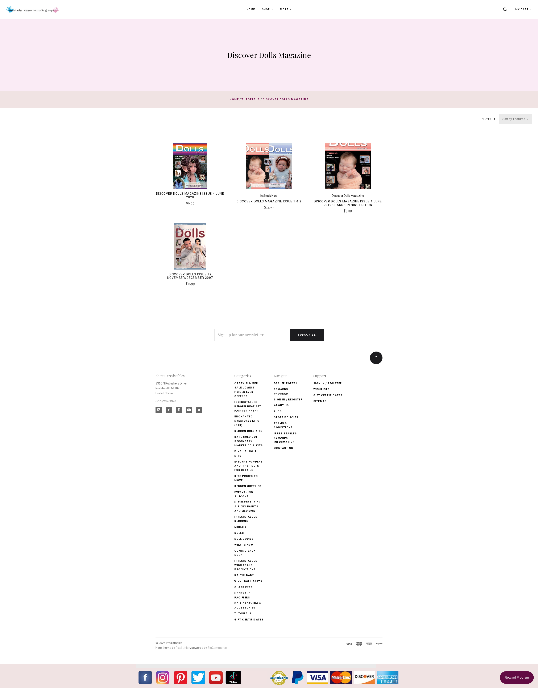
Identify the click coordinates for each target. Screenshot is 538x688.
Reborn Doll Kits (248, 431)
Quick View (190, 167)
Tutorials (242, 613)
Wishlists (321, 389)
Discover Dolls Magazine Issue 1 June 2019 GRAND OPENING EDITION (348, 203)
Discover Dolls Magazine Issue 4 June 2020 (190, 195)
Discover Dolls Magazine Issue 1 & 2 (269, 201)
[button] (494, 119)
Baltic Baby (244, 575)
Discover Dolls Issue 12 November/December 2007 (190, 276)
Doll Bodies (243, 538)
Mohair (240, 527)
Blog (278, 411)
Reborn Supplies (247, 486)
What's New (243, 544)
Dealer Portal (286, 383)
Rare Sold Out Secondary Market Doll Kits (248, 441)
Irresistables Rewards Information (285, 438)
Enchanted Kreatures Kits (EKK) (246, 421)
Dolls (239, 533)
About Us (281, 405)
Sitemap (320, 401)
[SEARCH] (505, 9)
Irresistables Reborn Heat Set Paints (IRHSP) (247, 406)
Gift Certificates (248, 619)
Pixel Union (183, 647)
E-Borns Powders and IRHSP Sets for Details (248, 466)
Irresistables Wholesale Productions (245, 565)
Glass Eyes (243, 587)
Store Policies (286, 417)
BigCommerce (217, 647)
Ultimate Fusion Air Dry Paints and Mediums (247, 506)
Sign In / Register (288, 399)
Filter (487, 119)
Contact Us (283, 448)
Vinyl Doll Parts (248, 581)
